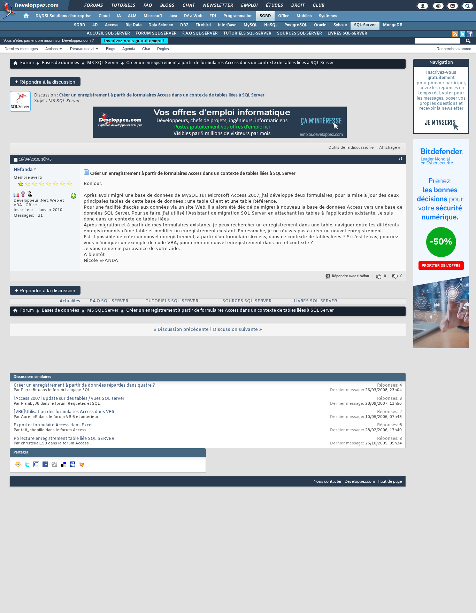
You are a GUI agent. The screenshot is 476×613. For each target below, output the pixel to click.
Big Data (133, 25)
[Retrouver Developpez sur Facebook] (470, 34)
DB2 (184, 25)
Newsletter (217, 5)
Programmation (238, 16)
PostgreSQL (295, 25)
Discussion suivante (235, 330)
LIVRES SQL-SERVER (347, 33)
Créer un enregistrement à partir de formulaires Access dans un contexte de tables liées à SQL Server (161, 95)
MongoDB (392, 25)
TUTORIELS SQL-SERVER (247, 33)
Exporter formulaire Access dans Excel (53, 425)
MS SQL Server (102, 63)
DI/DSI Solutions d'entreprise (64, 16)
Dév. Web (193, 16)
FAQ (147, 5)
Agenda (128, 49)
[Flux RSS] (455, 34)
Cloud (104, 16)
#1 (400, 159)
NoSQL (270, 25)
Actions (51, 49)
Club (318, 5)
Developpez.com (360, 481)
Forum (27, 63)
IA (119, 16)
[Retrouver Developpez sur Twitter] (462, 34)
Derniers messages (21, 49)
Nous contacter (328, 481)
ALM (132, 16)
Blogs (167, 5)
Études (274, 5)
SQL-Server (365, 25)
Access (111, 25)
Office (284, 16)
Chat (188, 5)
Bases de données (60, 63)
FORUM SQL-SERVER (156, 33)
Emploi (249, 5)
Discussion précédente (183, 330)
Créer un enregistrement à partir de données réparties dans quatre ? (84, 385)
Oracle (320, 25)
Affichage (388, 147)
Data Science (160, 25)
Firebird (203, 25)
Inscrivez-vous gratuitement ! (134, 41)
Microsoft (153, 16)
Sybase (340, 25)
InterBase (227, 25)
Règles (163, 49)
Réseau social (82, 49)
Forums (93, 5)
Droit (297, 5)
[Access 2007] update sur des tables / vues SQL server (69, 399)
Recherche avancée (454, 49)
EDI (212, 16)
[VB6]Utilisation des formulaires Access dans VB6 (64, 412)
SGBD (265, 16)
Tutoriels (123, 5)
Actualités (70, 301)
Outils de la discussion (349, 147)
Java (173, 16)
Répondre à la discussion (45, 82)
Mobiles (304, 16)
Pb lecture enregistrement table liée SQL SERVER (64, 439)
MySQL (250, 25)
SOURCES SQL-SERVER (299, 33)
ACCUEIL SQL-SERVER (108, 33)
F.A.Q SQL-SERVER (200, 33)
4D (95, 25)
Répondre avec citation (350, 276)
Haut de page (390, 481)
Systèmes (328, 16)
